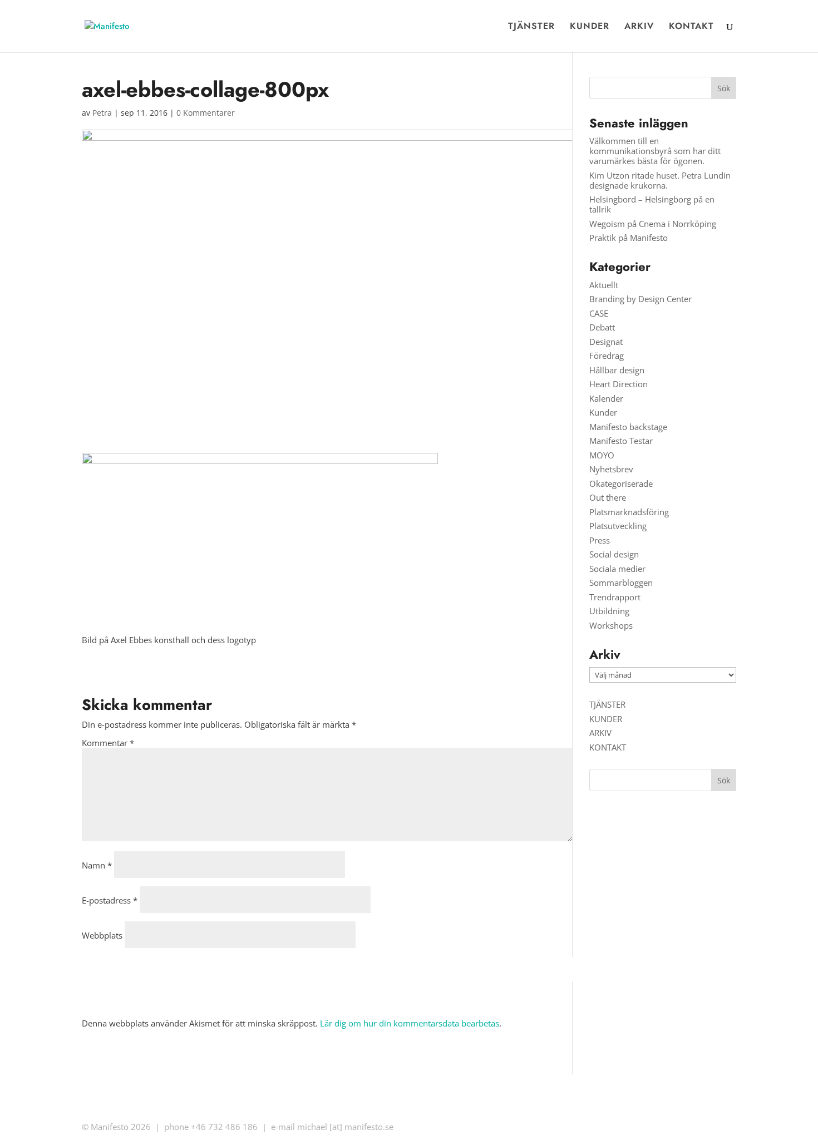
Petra (102, 112)
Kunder (603, 412)
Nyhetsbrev (611, 469)
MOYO (601, 455)
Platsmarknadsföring (629, 511)
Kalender (606, 398)
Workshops (611, 625)
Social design (614, 554)
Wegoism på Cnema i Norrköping (652, 223)
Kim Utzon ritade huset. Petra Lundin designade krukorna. (660, 180)
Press (599, 540)
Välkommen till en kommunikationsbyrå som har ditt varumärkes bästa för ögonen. (655, 150)
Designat (606, 341)
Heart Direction (618, 383)
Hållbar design (616, 370)
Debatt (602, 327)
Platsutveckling (618, 525)
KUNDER (589, 27)
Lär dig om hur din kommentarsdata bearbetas (409, 1023)
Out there (607, 497)
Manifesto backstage (628, 426)
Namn (97, 865)
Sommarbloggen (621, 582)
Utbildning (609, 610)
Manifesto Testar (621, 440)
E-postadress (109, 900)
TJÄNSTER (531, 27)
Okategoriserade (621, 483)
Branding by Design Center (640, 298)
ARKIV (639, 27)
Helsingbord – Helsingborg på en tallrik (651, 204)
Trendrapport (614, 597)
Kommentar (108, 742)
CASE (598, 313)
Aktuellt (603, 284)
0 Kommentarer (205, 112)
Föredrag (606, 355)
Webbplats (102, 935)
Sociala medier (617, 568)
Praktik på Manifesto (628, 237)
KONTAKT (691, 27)
